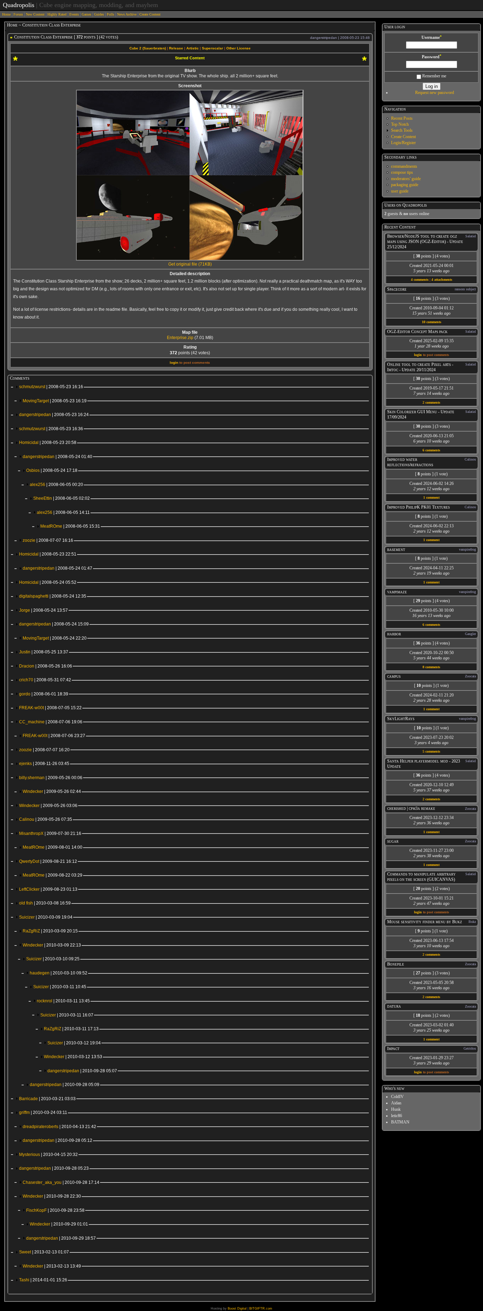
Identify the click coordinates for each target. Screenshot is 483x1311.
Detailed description (190, 273)
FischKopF (55, 1210)
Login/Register (403, 142)
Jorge (43, 610)
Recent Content (400, 227)
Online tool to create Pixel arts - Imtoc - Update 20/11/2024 (420, 367)
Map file (190, 332)
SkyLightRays (400, 718)
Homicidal (47, 442)
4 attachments (441, 279)
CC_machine (50, 721)
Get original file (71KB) (190, 264)
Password (431, 56)
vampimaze (397, 591)
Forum (18, 14)
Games (86, 14)
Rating (190, 347)
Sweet (44, 1252)
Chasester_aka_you (61, 1182)
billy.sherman (50, 777)
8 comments (431, 667)
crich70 (45, 679)
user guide (399, 191)
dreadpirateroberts (59, 1126)
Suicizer (45, 917)
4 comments (420, 279)
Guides (99, 14)
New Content (35, 14)
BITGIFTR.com (260, 1308)
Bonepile (395, 964)
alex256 (56, 484)
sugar (392, 841)
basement (396, 549)
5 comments (431, 751)
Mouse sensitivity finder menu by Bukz (424, 921)
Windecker (52, 791)
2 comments (431, 402)
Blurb (190, 70)
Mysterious (48, 1154)
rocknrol (63, 1000)
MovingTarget (55, 400)
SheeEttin (61, 498)
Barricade (47, 1098)
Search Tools (402, 130)
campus (394, 676)
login (174, 362)
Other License (238, 48)
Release (176, 48)
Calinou (45, 819)
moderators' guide (406, 178)
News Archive (126, 14)
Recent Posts (402, 118)
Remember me (433, 75)
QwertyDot (48, 861)
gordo (43, 694)
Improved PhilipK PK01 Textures (418, 507)
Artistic (192, 48)
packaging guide (404, 184)
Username (431, 37)
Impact (393, 1048)
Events (74, 14)
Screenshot (190, 85)
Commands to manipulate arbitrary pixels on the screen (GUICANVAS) (421, 877)
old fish (45, 903)
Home (6, 14)
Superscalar (212, 48)
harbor (394, 633)
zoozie (48, 540)
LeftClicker (48, 889)
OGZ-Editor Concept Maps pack (417, 331)
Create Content (150, 14)
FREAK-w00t (50, 707)
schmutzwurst (51, 386)
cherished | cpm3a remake (411, 808)
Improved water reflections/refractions (410, 462)
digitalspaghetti (52, 596)
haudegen (58, 973)
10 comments (431, 322)
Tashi (43, 1279)
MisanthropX (50, 833)
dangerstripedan (54, 414)
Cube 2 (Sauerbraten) (147, 48)
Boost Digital (237, 1308)
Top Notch (400, 124)
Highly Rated (56, 14)
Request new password (434, 92)
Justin (43, 651)
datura (394, 1006)
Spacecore (397, 289)
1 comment (431, 497)
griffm (43, 1112)
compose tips (402, 172)
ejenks (44, 763)
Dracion (45, 666)
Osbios (51, 470)
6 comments (431, 450)
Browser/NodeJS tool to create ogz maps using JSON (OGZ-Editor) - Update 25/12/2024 (425, 241)
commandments (404, 166)
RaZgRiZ (50, 931)
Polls (110, 14)
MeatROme (70, 526)
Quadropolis (18, 4)
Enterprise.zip (180, 337)
